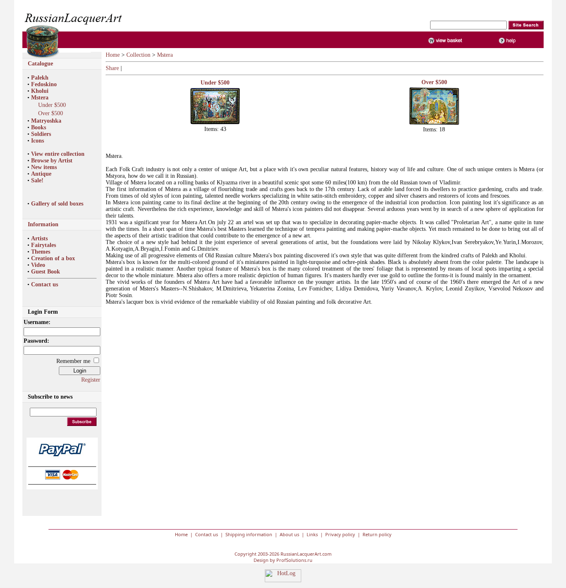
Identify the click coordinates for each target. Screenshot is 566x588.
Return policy (377, 534)
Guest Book (45, 272)
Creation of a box (53, 258)
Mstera (39, 97)
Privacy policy (340, 534)
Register (90, 380)
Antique (41, 174)
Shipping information (248, 534)
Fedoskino (44, 84)
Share (112, 68)
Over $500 (50, 113)
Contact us (44, 284)
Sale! (37, 180)
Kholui (39, 91)
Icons (37, 141)
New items (44, 167)
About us (289, 534)
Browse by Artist (52, 160)
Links (312, 534)
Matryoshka (46, 121)
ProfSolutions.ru (294, 560)
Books (38, 127)
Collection (138, 55)
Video (38, 265)
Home (113, 55)
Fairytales (43, 245)
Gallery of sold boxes (57, 204)
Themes (40, 252)
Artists (39, 238)
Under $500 (52, 105)
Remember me (73, 361)
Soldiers (41, 134)
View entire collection (58, 154)
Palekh (39, 78)
